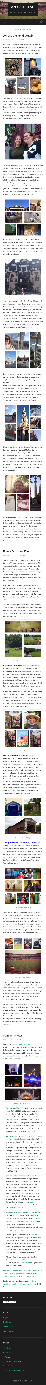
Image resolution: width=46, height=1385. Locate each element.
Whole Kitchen (8, 1366)
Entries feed (7, 1322)
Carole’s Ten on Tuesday (26, 1044)
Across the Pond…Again (18, 35)
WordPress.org (8, 1331)
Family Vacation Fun (16, 551)
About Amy (7, 1348)
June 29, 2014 (8, 39)
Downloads (7, 1352)
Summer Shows (12, 1035)
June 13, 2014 (8, 555)
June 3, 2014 (7, 1039)
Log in (5, 1317)
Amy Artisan (23, 6)
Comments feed (9, 1326)
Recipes (8, 1357)
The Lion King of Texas (13, 1361)
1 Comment (19, 39)
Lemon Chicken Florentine (14, 1370)
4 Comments (20, 555)
